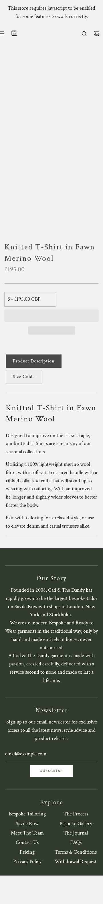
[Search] (84, 33)
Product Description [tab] (33, 361)
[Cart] (96, 33)
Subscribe (51, 771)
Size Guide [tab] (24, 377)
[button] (51, 315)
